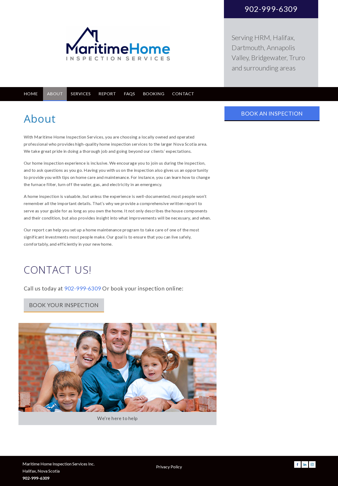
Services (81, 93)
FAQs (129, 93)
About (55, 93)
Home (31, 93)
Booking (153, 93)
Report (107, 93)
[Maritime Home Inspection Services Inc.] (118, 43)
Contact (183, 93)
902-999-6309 (271, 8)
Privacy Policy (169, 466)
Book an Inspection (272, 113)
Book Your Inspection (64, 305)
